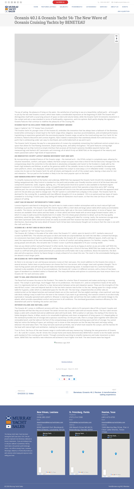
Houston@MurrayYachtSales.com (113, 422)
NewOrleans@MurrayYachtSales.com (50, 422)
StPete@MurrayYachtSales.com (80, 422)
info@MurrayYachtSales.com (121, 2)
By (61, 369)
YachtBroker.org (114, 486)
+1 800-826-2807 (105, 2)
